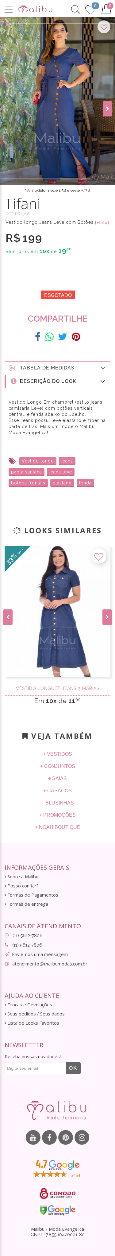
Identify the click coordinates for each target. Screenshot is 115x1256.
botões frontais (28, 482)
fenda (85, 482)
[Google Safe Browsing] (57, 1210)
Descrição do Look (46, 381)
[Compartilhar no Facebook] (37, 336)
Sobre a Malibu (22, 877)
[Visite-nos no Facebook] (49, 1137)
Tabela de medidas (46, 368)
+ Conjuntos (57, 766)
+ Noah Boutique (57, 827)
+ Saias (57, 778)
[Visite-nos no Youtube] (33, 1137)
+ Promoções (57, 815)
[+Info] (102, 222)
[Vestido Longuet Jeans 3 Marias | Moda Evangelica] (57, 611)
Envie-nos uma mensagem (40, 954)
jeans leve (60, 471)
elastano (62, 482)
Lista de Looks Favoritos (32, 1023)
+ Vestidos (57, 754)
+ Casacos (57, 790)
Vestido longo (38, 461)
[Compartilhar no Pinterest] (76, 336)
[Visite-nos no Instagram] (82, 1137)
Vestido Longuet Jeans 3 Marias (57, 688)
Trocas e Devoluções (29, 1005)
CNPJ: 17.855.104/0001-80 (58, 1234)
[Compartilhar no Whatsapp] (49, 336)
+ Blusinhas (57, 802)
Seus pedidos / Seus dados (35, 1014)
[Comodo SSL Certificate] (57, 1193)
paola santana (26, 471)
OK (73, 1068)
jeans (67, 461)
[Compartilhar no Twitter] (62, 336)
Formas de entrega (27, 904)
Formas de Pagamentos (32, 895)
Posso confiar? (22, 886)
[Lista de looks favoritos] (90, 9)
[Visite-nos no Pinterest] (65, 1137)
